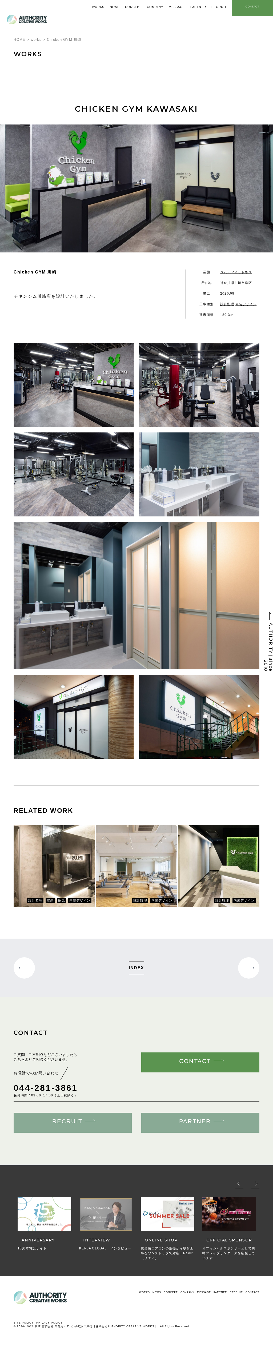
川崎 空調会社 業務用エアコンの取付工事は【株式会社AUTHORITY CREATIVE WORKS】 (96, 1326)
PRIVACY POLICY (49, 1322)
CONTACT (252, 1292)
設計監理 (227, 304)
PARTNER (220, 1292)
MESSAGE (204, 1292)
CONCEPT (171, 1292)
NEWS (156, 1292)
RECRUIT (236, 1292)
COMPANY (187, 1292)
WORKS (144, 1292)
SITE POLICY (24, 1322)
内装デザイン (245, 304)
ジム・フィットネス (236, 272)
